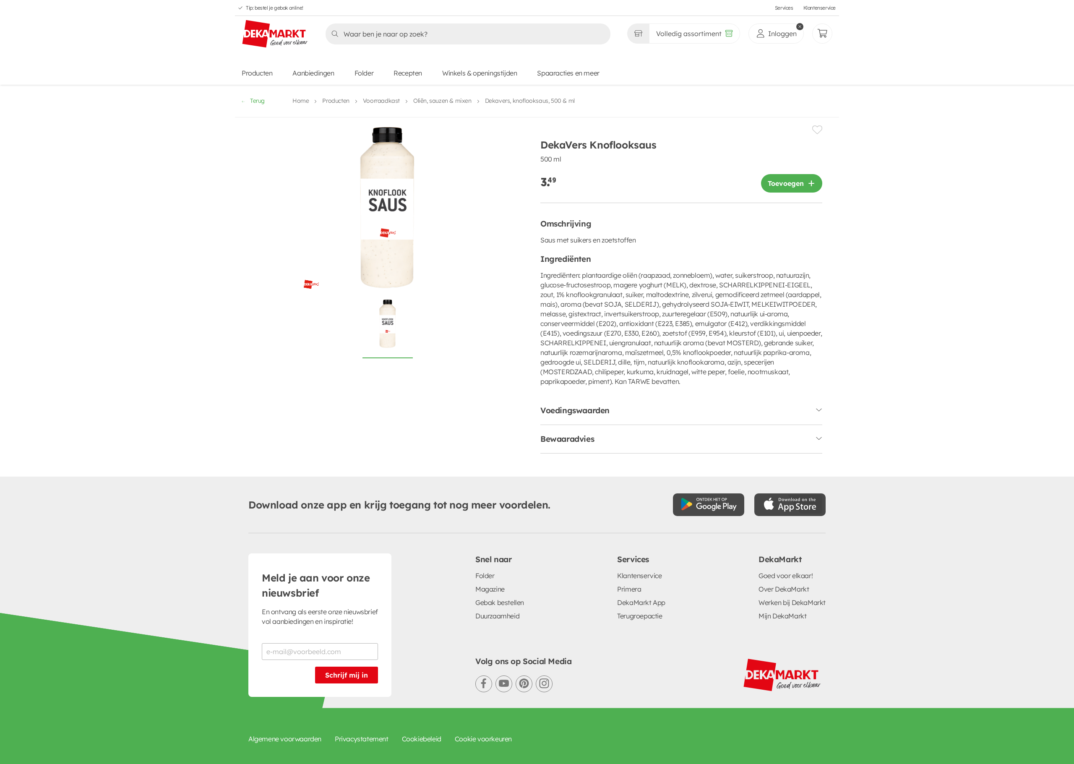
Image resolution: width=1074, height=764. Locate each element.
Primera (629, 589)
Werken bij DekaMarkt (792, 602)
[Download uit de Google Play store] (708, 504)
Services (784, 8)
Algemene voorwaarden (284, 739)
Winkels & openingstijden (479, 73)
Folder (364, 73)
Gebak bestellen (499, 602)
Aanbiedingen (313, 73)
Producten (257, 73)
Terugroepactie (639, 616)
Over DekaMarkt (784, 589)
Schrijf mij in (346, 675)
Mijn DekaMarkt (782, 616)
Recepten (408, 73)
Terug (257, 100)
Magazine (490, 589)
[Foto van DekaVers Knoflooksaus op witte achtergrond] (387, 328)
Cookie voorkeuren (483, 739)
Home (300, 100)
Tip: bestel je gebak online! (274, 8)
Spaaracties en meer (568, 73)
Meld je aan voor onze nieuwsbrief (316, 585)
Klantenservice (819, 8)
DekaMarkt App (641, 602)
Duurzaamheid (497, 616)
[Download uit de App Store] (790, 504)
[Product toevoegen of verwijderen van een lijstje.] (817, 130)
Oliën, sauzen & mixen (442, 100)
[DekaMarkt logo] (275, 34)
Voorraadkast (381, 100)
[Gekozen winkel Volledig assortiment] (638, 33)
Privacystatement (361, 739)
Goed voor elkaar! (786, 575)
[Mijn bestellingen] (822, 33)
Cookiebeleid (421, 739)
